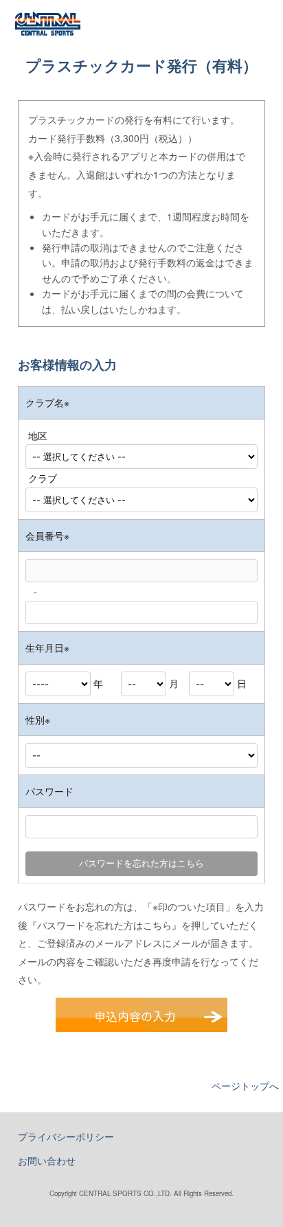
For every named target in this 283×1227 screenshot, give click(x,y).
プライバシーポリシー (66, 1136)
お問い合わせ (47, 1160)
